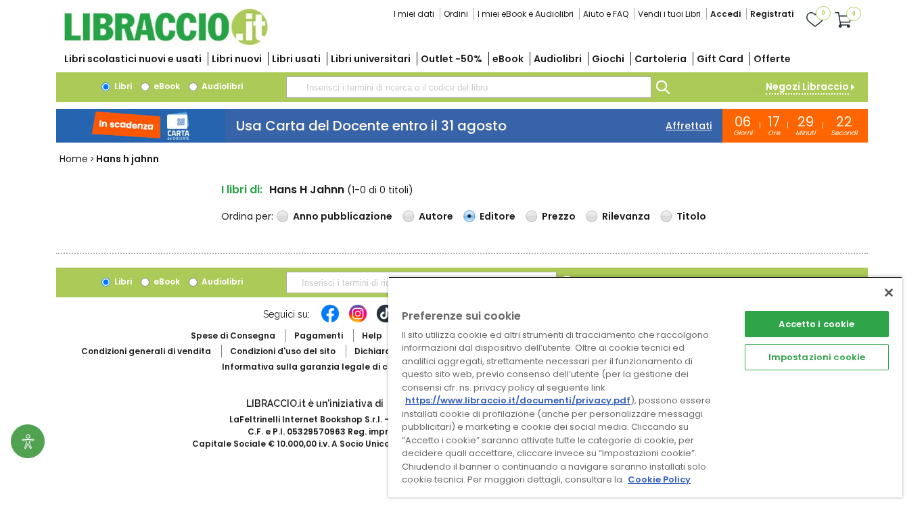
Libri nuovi (237, 59)
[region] (645, 386)
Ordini (456, 14)
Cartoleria (660, 59)
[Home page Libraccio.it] (166, 42)
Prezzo (559, 216)
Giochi (608, 59)
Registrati (771, 14)
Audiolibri (558, 59)
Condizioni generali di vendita (146, 351)
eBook (508, 59)
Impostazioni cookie (816, 357)
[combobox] (468, 87)
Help (372, 335)
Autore (436, 216)
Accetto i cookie (816, 324)
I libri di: (241, 189)
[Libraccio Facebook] (330, 320)
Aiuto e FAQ (605, 14)
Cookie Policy (659, 479)
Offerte (772, 59)
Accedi (725, 14)
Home (74, 159)
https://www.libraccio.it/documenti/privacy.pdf (517, 400)
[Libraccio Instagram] (357, 320)
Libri (122, 86)
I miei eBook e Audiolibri (526, 14)
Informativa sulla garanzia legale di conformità (327, 366)
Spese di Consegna (233, 335)
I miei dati (414, 14)
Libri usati (296, 59)
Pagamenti (318, 335)
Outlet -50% (451, 59)
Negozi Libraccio (807, 86)
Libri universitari (371, 59)
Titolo (691, 216)
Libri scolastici (133, 59)
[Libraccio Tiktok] (385, 320)
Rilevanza (626, 216)
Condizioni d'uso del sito (283, 351)
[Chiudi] (889, 293)
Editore (497, 216)
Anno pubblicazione (342, 216)
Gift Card (720, 59)
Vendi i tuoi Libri (669, 14)
